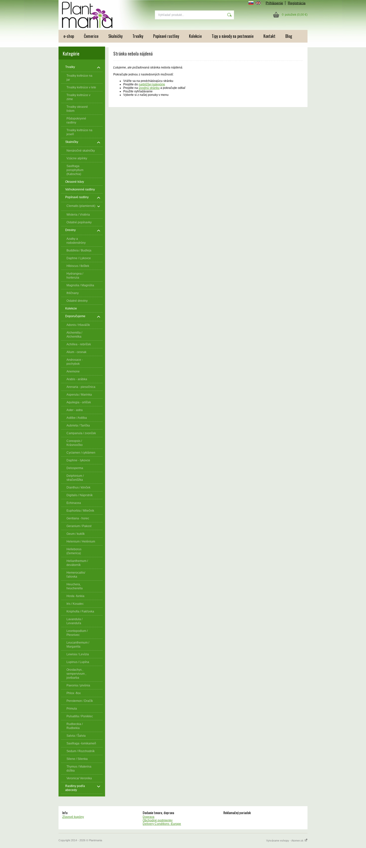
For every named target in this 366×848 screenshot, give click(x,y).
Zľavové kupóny (73, 817)
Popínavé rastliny (166, 36)
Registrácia (296, 3)
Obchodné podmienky (158, 820)
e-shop (68, 36)
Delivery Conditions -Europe (162, 824)
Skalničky (115, 36)
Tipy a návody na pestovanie (232, 36)
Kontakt (269, 36)
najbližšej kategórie (152, 84)
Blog (288, 36)
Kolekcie (195, 36)
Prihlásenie (274, 3)
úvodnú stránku (149, 88)
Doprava (148, 817)
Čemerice (91, 36)
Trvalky (137, 36)
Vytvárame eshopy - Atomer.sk (285, 840)
